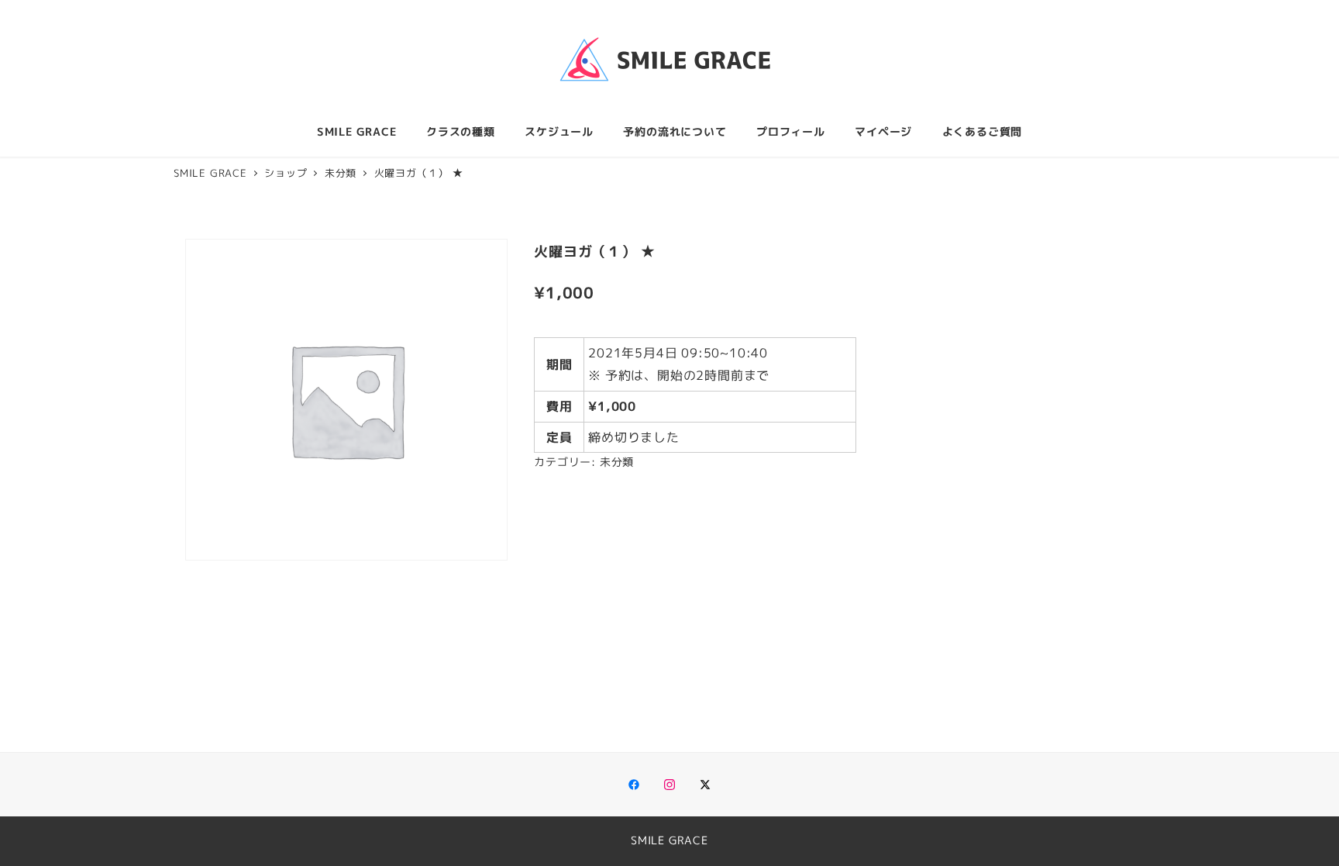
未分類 (617, 462)
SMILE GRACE (669, 840)
